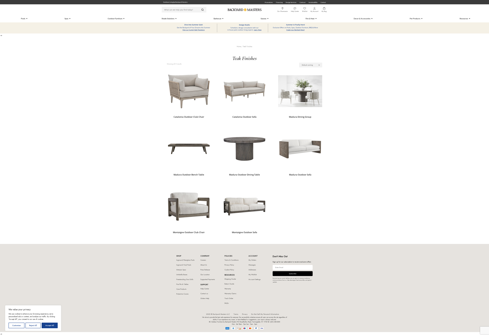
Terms (236, 314)
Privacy (245, 314)
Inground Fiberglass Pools (185, 260)
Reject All (33, 325)
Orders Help (204, 298)
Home (239, 46)
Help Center (204, 288)
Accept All (49, 325)
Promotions (269, 2)
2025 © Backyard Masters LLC (218, 314)
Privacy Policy (229, 265)
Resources (464, 18)
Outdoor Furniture (115, 18)
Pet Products (415, 18)
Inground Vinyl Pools (183, 265)
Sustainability (313, 2)
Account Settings (255, 279)
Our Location (205, 274)
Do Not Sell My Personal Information (265, 314)
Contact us (204, 293)
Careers (203, 260)
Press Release (205, 270)
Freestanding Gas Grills (184, 279)
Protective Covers (182, 294)
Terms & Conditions (232, 260)
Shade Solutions (168, 18)
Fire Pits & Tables (182, 284)
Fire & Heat (310, 18)
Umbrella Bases (181, 274)
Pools (23, 18)
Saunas (263, 18)
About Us (203, 265)
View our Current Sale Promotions (193, 30)
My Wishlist (253, 274)
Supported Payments (207, 279)
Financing (279, 2)
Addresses (252, 270)
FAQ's (227, 303)
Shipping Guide (230, 279)
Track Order (229, 298)
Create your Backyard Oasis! (295, 30)
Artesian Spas (181, 270)
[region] (33, 318)
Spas (66, 18)
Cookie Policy (229, 270)
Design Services (291, 2)
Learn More (257, 30)
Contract (302, 2)
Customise (16, 325)
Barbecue (217, 18)
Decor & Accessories (362, 18)
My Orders (252, 260)
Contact (323, 2)
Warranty (228, 288)
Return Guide (229, 284)
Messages (252, 265)
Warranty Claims (230, 293)
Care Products (181, 289)
